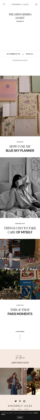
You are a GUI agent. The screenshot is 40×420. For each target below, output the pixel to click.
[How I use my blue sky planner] (20, 106)
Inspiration (20, 223)
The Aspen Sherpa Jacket (20, 16)
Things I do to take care (20, 230)
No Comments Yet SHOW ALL (20, 54)
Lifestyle (20, 305)
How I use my (20, 148)
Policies (19, 409)
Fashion (20, 142)
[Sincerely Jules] (20, 4)
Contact (26, 409)
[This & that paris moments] (20, 269)
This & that (20, 311)
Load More (20, 331)
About (13, 409)
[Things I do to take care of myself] (20, 187)
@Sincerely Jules (20, 362)
